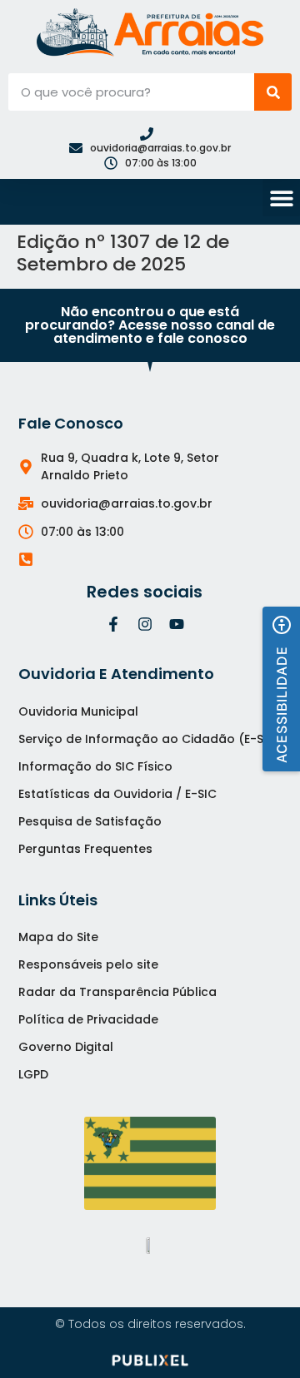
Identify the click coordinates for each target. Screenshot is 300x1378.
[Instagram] (145, 624)
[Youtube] (176, 624)
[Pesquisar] (273, 92)
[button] (281, 197)
